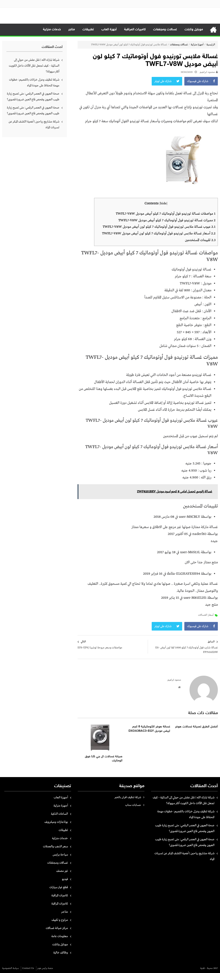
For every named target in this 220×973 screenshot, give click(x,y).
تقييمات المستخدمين (200, 240)
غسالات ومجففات (165, 29)
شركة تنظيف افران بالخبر (128, 797)
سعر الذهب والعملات (55, 846)
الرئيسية (213, 30)
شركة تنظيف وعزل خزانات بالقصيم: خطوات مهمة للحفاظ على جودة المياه (34, 82)
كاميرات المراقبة (135, 29)
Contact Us (28, 968)
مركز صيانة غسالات (57, 928)
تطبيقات (88, 29)
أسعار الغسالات (206, 615)
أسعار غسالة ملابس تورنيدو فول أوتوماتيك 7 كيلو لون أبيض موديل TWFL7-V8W (158, 233)
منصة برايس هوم (45, 968)
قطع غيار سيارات (58, 887)
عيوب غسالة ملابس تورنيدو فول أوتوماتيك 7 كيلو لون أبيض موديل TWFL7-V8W (159, 227)
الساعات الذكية (59, 814)
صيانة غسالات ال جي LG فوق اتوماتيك (103, 759)
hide (163, 203)
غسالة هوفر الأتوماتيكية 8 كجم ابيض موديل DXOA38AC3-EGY (149, 729)
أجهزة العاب (109, 29)
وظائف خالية (60, 953)
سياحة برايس (60, 855)
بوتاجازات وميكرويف (56, 822)
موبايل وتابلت (194, 29)
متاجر (71, 29)
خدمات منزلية (52, 29)
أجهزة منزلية (197, 44)
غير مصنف (62, 871)
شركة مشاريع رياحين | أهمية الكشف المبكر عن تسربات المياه (34, 124)
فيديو (65, 879)
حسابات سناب (133, 805)
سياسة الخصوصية (10, 968)
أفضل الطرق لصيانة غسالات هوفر (196, 727)
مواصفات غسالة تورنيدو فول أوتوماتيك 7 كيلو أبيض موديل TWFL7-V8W (165, 213)
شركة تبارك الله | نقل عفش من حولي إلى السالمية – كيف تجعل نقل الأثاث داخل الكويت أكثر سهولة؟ (34, 65)
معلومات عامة (59, 936)
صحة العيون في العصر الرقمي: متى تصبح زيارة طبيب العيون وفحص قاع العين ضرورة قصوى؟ (33, 96)
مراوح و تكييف (60, 920)
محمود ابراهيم (207, 72)
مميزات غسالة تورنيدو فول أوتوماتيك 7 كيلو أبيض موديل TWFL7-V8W (166, 220)
